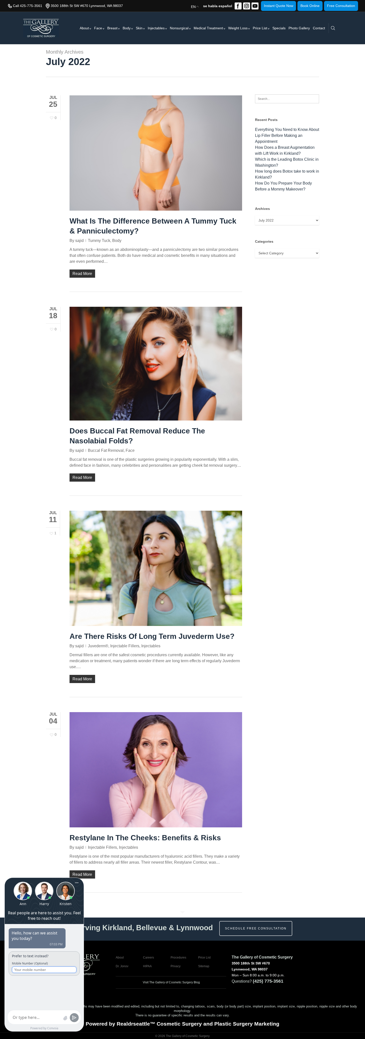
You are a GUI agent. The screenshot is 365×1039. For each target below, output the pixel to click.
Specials (279, 28)
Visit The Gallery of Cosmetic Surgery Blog (171, 982)
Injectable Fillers (124, 646)
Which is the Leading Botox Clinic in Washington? (287, 162)
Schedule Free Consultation (256, 928)
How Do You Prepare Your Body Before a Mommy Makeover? (283, 186)
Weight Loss (238, 28)
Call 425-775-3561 (27, 6)
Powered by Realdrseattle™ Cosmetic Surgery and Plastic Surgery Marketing (182, 1024)
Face (98, 28)
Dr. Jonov (122, 966)
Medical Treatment (208, 28)
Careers (148, 957)
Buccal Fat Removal (106, 450)
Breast (112, 28)
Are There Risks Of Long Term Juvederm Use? (152, 636)
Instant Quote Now (278, 6)
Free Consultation (341, 6)
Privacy (176, 966)
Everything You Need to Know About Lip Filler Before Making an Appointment (287, 135)
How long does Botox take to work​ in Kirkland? (287, 174)
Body (127, 28)
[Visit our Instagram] (246, 5)
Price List (260, 28)
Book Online (310, 6)
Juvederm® (98, 646)
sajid (79, 240)
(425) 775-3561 (268, 981)
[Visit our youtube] (255, 5)
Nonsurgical (179, 28)
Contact (319, 28)
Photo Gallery (299, 28)
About (84, 28)
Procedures (178, 957)
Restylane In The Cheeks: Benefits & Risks (145, 838)
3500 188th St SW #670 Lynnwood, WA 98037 (87, 6)
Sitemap (203, 966)
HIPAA (147, 966)
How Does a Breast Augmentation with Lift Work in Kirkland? (285, 150)
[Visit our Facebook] (238, 5)
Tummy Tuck (99, 240)
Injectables (156, 28)
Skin (139, 28)
